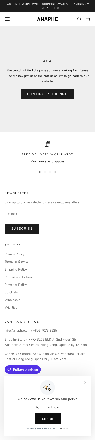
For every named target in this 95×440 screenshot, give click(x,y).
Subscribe (22, 229)
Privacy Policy (14, 254)
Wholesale (12, 300)
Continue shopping (47, 94)
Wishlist (11, 307)
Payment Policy (16, 285)
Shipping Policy (16, 269)
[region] (47, 152)
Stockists (11, 292)
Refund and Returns (19, 277)
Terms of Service (16, 261)
